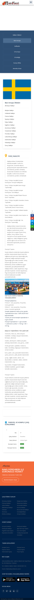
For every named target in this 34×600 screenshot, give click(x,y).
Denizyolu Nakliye (22, 526)
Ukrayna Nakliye (21, 514)
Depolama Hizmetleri (7, 533)
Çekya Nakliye (6, 505)
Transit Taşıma (21, 549)
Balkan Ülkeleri (17, 35)
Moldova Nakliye (6, 514)
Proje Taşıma (20, 552)
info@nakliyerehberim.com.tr (13, 569)
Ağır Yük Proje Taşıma (22, 528)
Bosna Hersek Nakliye (23, 509)
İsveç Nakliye (9, 145)
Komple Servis (6, 547)
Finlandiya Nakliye (10, 142)
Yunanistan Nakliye (10, 131)
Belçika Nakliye (9, 110)
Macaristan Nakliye (22, 503)
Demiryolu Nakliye (7, 528)
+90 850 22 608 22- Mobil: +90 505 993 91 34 (15, 566)
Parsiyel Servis (21, 547)
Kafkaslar (17, 46)
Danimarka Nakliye (10, 139)
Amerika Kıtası (17, 68)
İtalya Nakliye (9, 122)
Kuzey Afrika (17, 63)
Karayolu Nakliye (6, 526)
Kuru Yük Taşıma (21, 530)
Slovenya (4, 512)
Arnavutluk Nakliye (22, 505)
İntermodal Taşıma (7, 552)
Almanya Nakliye (9, 105)
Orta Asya (17, 52)
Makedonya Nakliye (7, 507)
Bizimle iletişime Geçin (10, 480)
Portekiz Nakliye (10, 134)
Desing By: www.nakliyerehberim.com (12, 599)
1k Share (32, 212)
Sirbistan (4, 509)
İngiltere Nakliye (9, 125)
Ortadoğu (17, 57)
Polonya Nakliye (6, 503)
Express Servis (6, 549)
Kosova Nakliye (21, 507)
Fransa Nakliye (9, 116)
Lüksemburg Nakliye (11, 137)
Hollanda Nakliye (10, 113)
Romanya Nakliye (6, 501)
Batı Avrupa (17, 40)
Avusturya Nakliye (10, 128)
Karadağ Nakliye (21, 512)
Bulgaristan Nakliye (22, 501)
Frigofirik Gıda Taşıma (7, 530)
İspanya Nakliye (9, 119)
